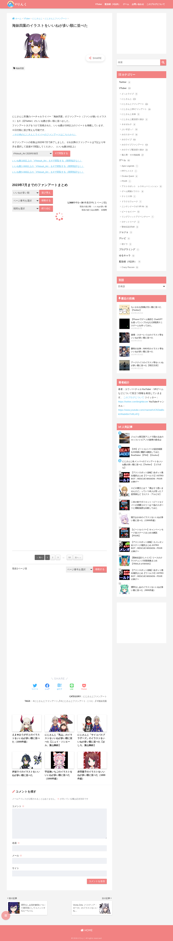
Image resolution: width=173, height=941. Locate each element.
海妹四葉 (20, 68)
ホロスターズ (129, 134)
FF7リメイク (129, 171)
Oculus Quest (129, 176)
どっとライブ (129, 94)
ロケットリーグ (130, 222)
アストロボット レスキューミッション (141, 186)
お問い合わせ (138, 4)
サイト (15, 868)
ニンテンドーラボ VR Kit (134, 206)
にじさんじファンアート (95, 696)
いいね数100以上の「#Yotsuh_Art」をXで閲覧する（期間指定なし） (47, 160)
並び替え (46, 192)
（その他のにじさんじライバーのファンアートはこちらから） (44, 134)
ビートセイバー (130, 211)
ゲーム (126, 4)
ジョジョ (125, 232)
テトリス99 (128, 196)
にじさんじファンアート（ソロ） (78, 701)
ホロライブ (129, 139)
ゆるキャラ (126, 255)
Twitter (124, 82)
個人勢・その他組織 (132, 155)
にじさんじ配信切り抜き (134, 119)
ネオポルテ (128, 124)
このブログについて (156, 4)
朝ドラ (126, 244)
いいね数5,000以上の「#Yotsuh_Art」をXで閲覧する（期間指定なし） (48, 172)
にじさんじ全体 (130, 114)
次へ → (78, 557)
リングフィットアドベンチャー (137, 216)
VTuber (98, 4)
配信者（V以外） (112, 4)
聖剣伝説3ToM (130, 227)
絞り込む (46, 208)
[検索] (163, 62)
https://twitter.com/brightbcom (133, 401)
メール (17, 855)
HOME (88, 930)
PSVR (126, 181)
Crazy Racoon (130, 267)
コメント (18, 806)
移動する (46, 200)
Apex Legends (129, 166)
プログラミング (128, 249)
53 (70, 557)
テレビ (124, 238)
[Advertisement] (59, 93)
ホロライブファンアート (135, 144)
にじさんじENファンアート (136, 109)
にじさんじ (129, 99)
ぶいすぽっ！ (129, 129)
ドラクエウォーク (131, 201)
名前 (16, 843)
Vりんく (21, 4)
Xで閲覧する (61, 153)
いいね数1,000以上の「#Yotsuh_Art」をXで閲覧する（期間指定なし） (48, 166)
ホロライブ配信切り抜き (134, 149)
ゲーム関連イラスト (132, 191)
